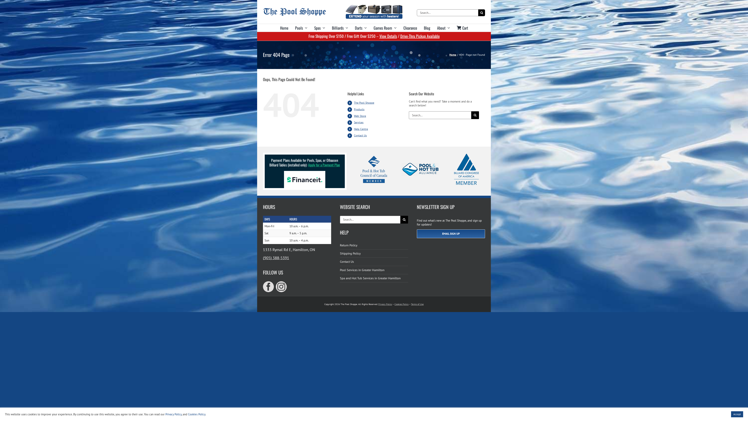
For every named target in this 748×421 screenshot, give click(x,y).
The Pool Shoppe (364, 102)
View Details (388, 36)
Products (359, 109)
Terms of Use (417, 304)
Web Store (360, 116)
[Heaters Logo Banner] (374, 6)
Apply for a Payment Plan (324, 164)
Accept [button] (737, 414)
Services (358, 122)
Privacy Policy (385, 304)
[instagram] (281, 286)
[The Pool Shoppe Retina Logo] (294, 9)
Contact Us (360, 135)
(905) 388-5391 (276, 257)
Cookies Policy (401, 304)
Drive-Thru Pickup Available (420, 36)
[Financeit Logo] (304, 172)
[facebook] (268, 286)
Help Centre (361, 129)
